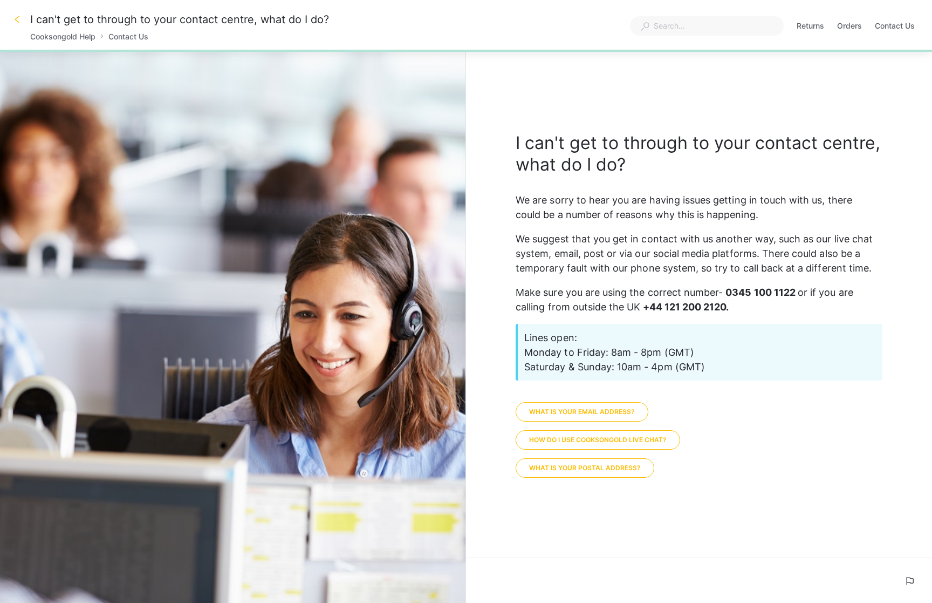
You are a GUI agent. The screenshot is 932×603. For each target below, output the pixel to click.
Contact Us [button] (895, 25)
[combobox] (707, 26)
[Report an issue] (909, 581)
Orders (849, 26)
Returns (810, 26)
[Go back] (17, 19)
